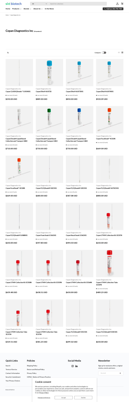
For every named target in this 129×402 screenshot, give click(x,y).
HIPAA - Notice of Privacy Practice (39, 377)
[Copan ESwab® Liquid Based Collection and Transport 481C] (49, 119)
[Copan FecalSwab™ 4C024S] (109, 119)
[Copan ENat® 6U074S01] (109, 72)
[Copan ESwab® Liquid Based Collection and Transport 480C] (19, 119)
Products (15, 9)
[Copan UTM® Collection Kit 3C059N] (49, 263)
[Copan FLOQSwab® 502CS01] (49, 169)
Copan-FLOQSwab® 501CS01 (76, 332)
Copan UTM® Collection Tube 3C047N (107, 283)
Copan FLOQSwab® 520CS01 (76, 188)
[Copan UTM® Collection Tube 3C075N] (49, 313)
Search (8, 366)
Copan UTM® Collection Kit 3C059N (49, 282)
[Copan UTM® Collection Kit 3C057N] (109, 216)
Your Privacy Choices (13, 381)
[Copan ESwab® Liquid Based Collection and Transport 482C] (79, 119)
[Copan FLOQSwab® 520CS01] (79, 169)
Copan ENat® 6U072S (43, 91)
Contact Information (13, 373)
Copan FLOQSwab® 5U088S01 (16, 235)
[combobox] (68, 4)
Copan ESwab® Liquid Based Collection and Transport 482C (77, 140)
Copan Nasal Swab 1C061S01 (76, 235)
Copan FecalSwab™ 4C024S (105, 139)
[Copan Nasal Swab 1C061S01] (79, 216)
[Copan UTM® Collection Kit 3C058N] (19, 263)
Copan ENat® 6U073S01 (74, 91)
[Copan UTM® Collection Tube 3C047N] (109, 263)
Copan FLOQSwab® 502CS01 (46, 188)
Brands (26, 9)
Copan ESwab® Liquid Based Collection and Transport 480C (17, 140)
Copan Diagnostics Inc (15, 15)
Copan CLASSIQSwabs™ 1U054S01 (18, 91)
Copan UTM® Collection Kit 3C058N (19, 282)
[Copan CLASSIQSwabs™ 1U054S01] (19, 72)
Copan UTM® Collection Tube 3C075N (46, 333)
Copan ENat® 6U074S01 (104, 91)
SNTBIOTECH (11, 389)
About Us (37, 9)
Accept (63, 397)
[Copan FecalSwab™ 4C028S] (19, 169)
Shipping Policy (32, 366)
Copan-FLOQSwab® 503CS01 (106, 332)
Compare (98, 52)
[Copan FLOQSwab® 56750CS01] (109, 169)
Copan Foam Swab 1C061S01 (46, 235)
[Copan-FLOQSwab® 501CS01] (79, 313)
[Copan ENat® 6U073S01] (79, 72)
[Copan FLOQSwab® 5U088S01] (19, 216)
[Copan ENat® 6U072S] (49, 72)
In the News (49, 9)
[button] (122, 4)
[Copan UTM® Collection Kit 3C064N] (79, 263)
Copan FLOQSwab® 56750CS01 (107, 188)
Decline (83, 397)
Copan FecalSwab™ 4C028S (15, 188)
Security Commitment (13, 377)
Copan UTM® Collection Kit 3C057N (109, 235)
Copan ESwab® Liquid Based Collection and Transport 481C (47, 140)
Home (8, 9)
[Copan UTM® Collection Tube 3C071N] (19, 313)
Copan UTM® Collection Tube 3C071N (16, 333)
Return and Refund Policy (35, 369)
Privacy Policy (44, 393)
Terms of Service (11, 369)
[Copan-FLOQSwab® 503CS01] (109, 313)
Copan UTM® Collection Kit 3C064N (79, 282)
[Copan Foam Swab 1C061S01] (49, 216)
